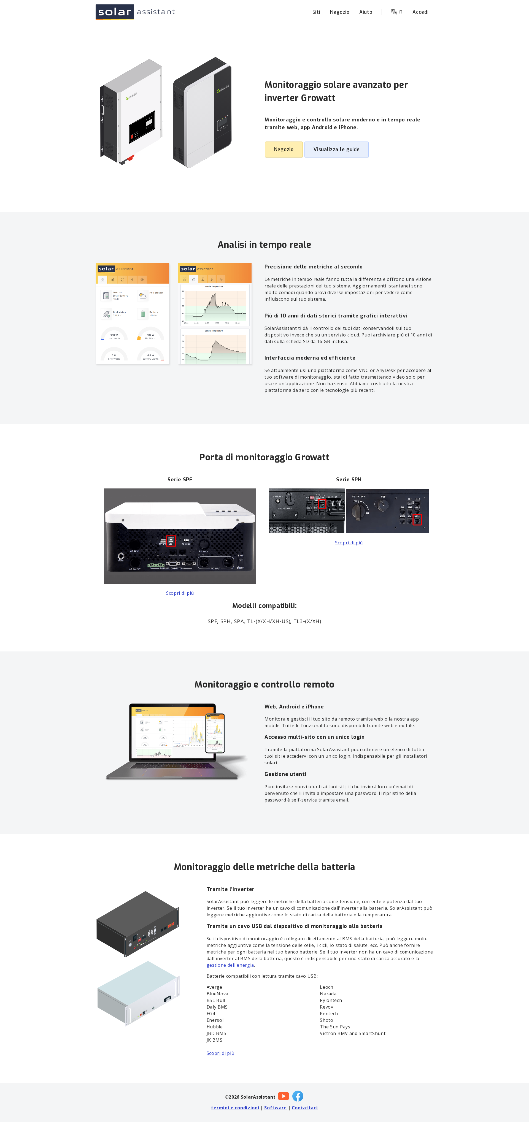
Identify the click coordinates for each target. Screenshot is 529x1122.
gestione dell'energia (230, 965)
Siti (316, 12)
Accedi (420, 12)
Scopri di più (180, 593)
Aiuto (366, 12)
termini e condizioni (235, 1108)
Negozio (340, 12)
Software (275, 1108)
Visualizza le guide (337, 149)
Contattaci (305, 1108)
